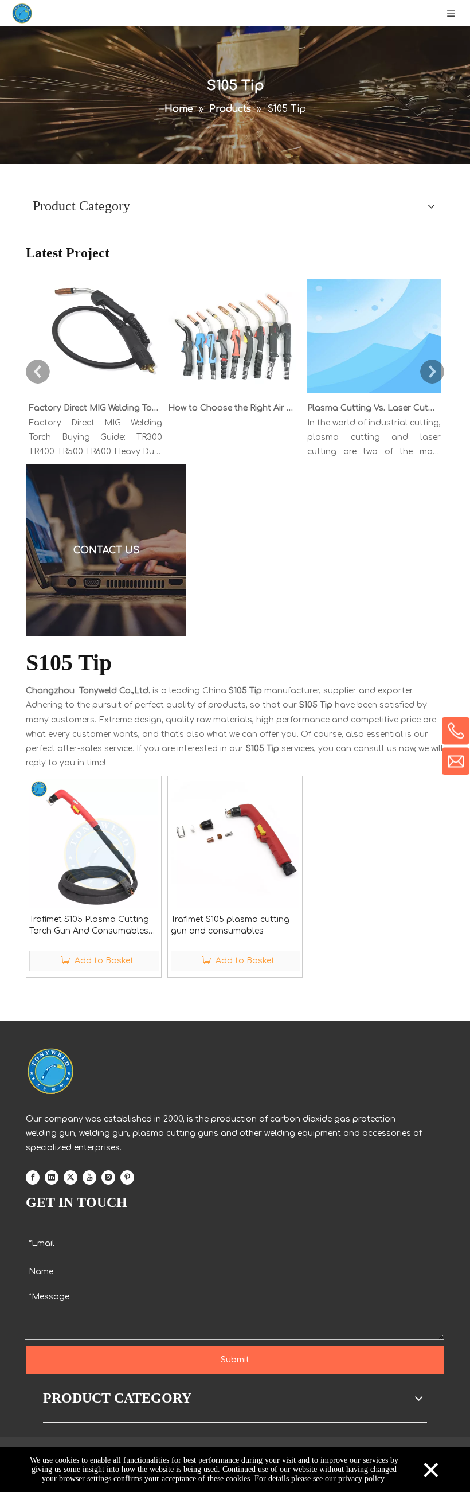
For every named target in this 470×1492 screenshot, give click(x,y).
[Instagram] (108, 1177)
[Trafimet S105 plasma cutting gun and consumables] (235, 843)
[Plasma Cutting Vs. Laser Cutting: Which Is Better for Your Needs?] (374, 393)
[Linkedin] (51, 1177)
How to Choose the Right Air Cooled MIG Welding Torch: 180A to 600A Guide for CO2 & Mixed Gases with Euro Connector (232, 408)
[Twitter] (70, 1177)
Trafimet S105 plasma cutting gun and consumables (230, 925)
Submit (235, 1360)
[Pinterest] (127, 1177)
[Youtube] (89, 1177)
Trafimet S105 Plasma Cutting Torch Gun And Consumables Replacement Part (89, 926)
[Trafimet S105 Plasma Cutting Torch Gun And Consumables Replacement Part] (93, 843)
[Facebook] (33, 1177)
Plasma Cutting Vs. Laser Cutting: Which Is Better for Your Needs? (372, 408)
